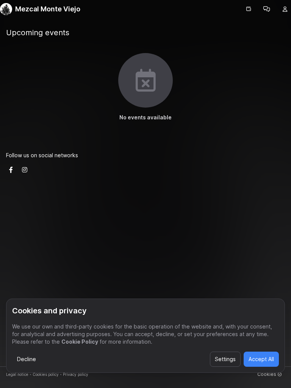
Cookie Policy (79, 341)
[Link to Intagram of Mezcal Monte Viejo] (24, 169)
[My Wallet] (248, 9)
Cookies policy (46, 374)
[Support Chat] (267, 9)
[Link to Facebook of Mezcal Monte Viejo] (11, 169)
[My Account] (285, 9)
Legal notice (17, 374)
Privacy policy (75, 374)
